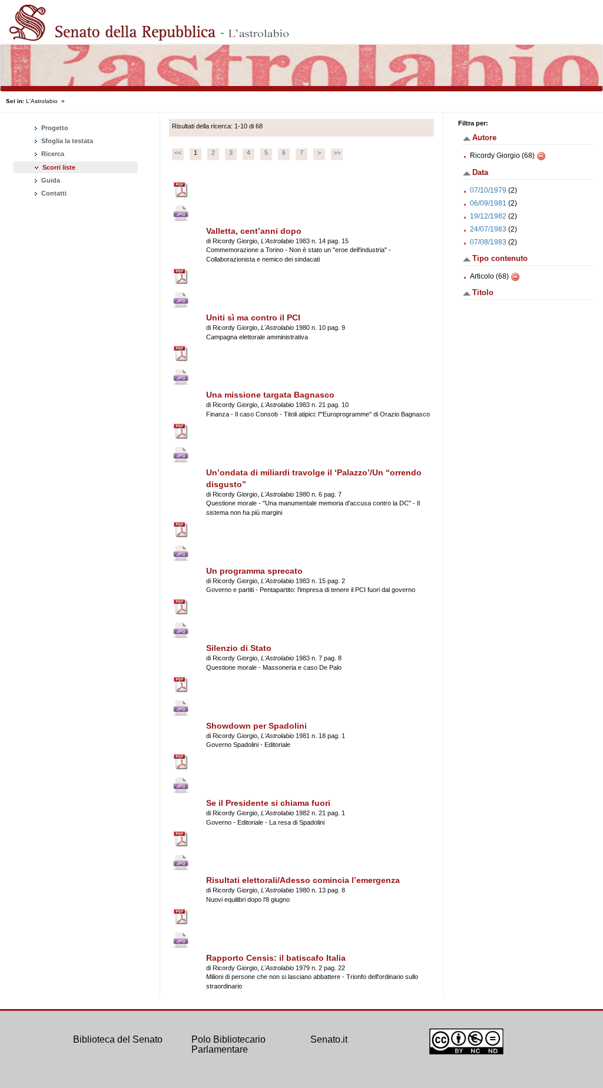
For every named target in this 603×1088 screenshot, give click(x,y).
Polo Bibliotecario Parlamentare (228, 1044)
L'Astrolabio (42, 101)
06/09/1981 (488, 203)
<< (177, 152)
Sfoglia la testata (66, 140)
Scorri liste (58, 167)
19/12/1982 (488, 216)
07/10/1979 (488, 190)
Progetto (53, 127)
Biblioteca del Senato (118, 1039)
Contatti (53, 193)
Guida (49, 180)
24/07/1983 (488, 229)
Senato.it (328, 1039)
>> (336, 152)
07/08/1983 (488, 242)
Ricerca (51, 153)
